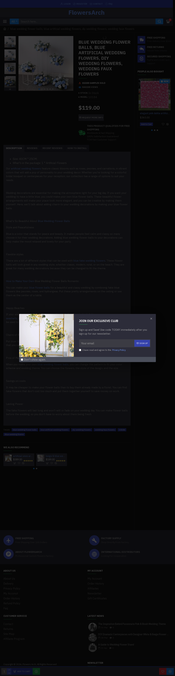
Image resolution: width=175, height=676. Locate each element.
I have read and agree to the (104, 350)
